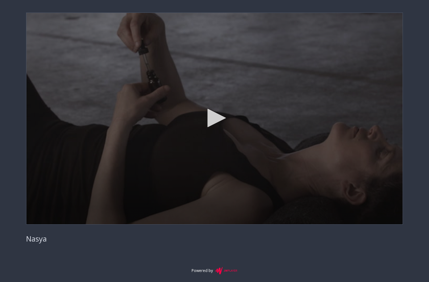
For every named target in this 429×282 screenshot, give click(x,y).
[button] (214, 118)
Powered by (202, 270)
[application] (214, 118)
